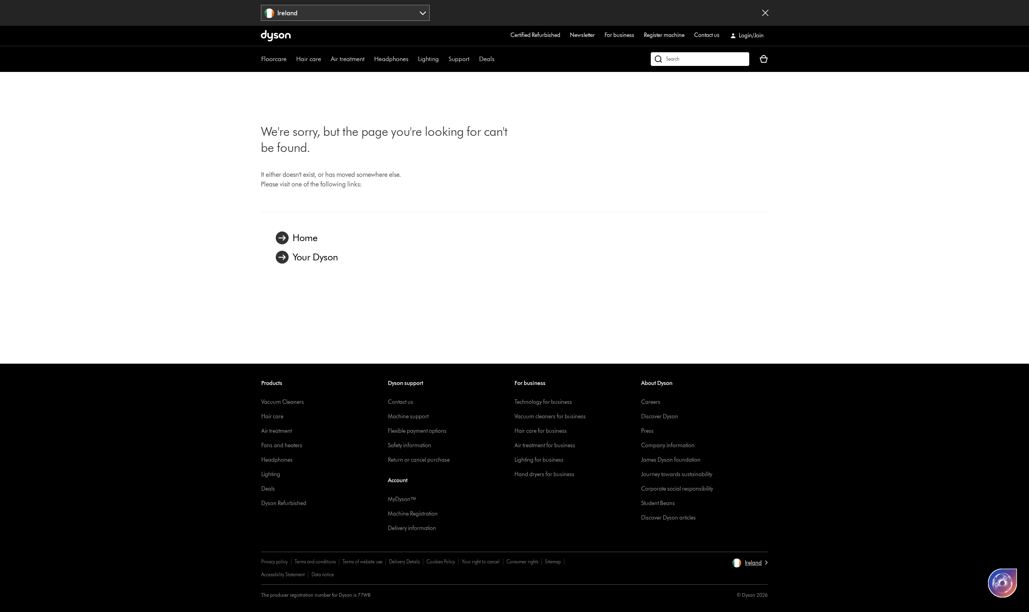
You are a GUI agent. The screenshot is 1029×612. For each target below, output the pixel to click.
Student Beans (658, 503)
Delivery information (412, 528)
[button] (750, 563)
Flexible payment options (417, 431)
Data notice (323, 574)
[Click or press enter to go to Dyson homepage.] (276, 35)
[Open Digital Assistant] (1002, 583)
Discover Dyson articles (668, 517)
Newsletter (582, 35)
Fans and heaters (281, 445)
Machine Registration (413, 513)
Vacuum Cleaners (282, 402)
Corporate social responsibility (677, 488)
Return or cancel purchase (419, 459)
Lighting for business (539, 459)
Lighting (428, 59)
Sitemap (553, 562)
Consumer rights (522, 562)
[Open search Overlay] (700, 59)
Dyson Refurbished (283, 503)
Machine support (408, 416)
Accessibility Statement (283, 574)
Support (459, 59)
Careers (650, 402)
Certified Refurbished (535, 35)
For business (619, 35)
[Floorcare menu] (291, 59)
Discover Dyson (659, 416)
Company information (668, 445)
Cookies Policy (440, 562)
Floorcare (274, 59)
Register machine (664, 35)
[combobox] (345, 13)
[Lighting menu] (443, 59)
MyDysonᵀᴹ (402, 499)
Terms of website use (362, 562)
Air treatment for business (544, 445)
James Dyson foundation (671, 459)
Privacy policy (274, 562)
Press (647, 431)
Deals (486, 59)
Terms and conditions (315, 562)
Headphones (391, 59)
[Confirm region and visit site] (765, 13)
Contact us (706, 35)
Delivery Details (404, 562)
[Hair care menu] (325, 59)
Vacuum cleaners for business (550, 416)
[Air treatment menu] (369, 59)
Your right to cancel (481, 562)
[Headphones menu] (412, 59)
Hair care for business (540, 431)
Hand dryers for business (544, 474)
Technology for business (543, 402)
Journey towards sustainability (676, 474)
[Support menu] (473, 59)
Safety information (409, 445)
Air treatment (348, 59)
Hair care (308, 59)
